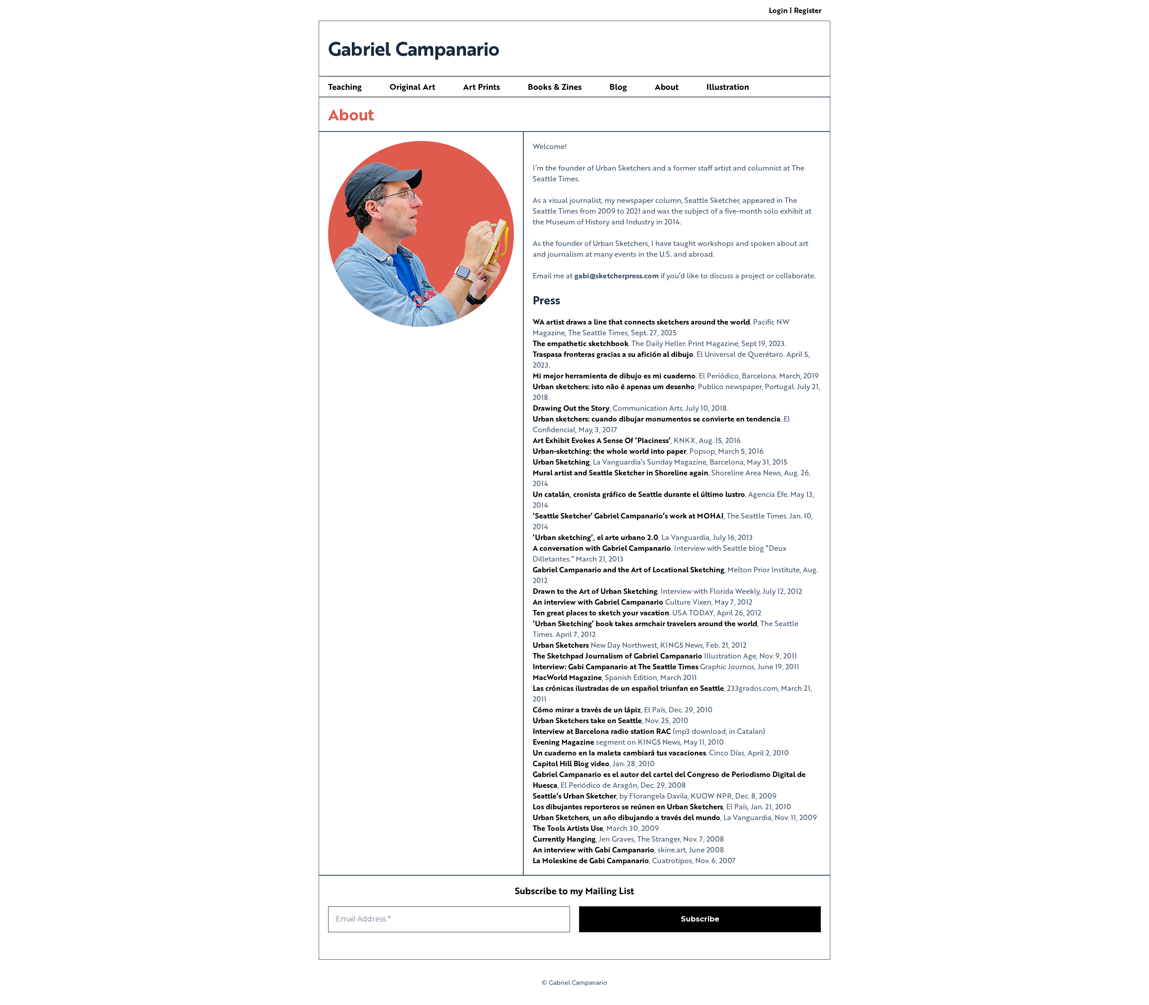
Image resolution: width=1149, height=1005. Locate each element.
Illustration (727, 86)
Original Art (412, 86)
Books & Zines (555, 86)
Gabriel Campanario (414, 48)
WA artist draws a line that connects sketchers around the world (641, 321)
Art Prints (481, 86)
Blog (618, 86)
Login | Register (795, 10)
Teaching (345, 86)
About (667, 86)
